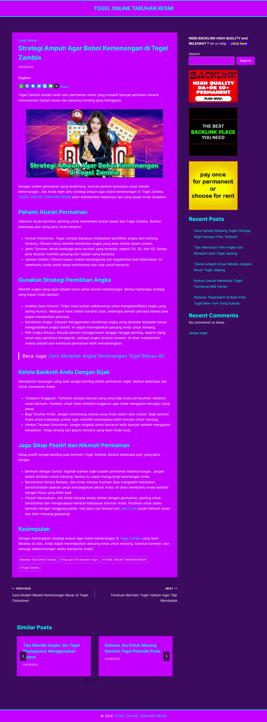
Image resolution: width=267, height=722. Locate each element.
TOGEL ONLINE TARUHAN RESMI (124, 559)
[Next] (166, 656)
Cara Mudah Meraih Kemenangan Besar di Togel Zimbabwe (50, 595)
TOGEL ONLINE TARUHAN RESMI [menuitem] (44, 197)
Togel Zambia (130, 538)
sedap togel (198, 333)
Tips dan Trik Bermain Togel (79, 559)
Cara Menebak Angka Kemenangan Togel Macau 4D (106, 356)
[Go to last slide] (23, 656)
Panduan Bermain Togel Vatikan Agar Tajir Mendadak (144, 595)
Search (194, 54)
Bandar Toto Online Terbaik (38, 559)
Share (64, 87)
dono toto (129, 508)
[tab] (87, 680)
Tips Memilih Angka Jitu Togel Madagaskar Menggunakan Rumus (51, 651)
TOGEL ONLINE (27, 40)
